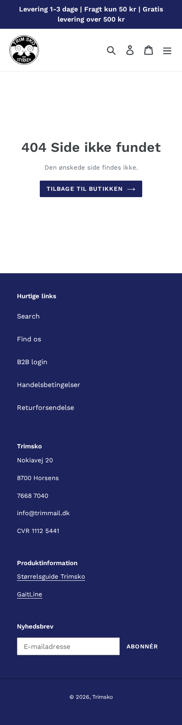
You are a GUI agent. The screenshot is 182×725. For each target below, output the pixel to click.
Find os (29, 339)
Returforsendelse (45, 408)
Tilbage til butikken (85, 188)
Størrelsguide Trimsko (51, 576)
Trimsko (102, 697)
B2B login (32, 362)
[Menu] (167, 50)
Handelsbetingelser (48, 385)
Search (28, 316)
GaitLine (29, 594)
